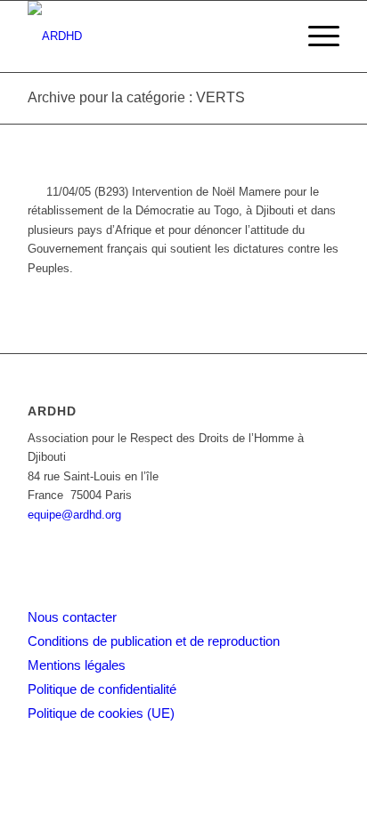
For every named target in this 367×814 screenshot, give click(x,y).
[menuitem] (314, 36)
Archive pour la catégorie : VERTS (136, 97)
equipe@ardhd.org (74, 514)
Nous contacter (72, 617)
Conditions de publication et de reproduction (154, 641)
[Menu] (314, 36)
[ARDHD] (152, 36)
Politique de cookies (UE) (101, 713)
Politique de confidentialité (102, 689)
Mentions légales (77, 665)
